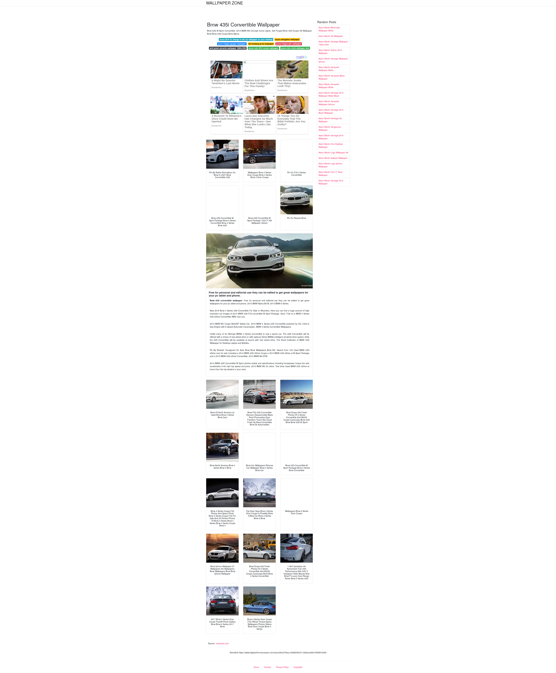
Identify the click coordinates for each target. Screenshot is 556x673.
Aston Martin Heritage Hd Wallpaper (330, 120)
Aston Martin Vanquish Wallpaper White (329, 86)
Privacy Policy (282, 667)
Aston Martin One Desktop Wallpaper (331, 145)
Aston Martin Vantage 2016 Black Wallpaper (331, 111)
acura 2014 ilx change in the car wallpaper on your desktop (246, 39)
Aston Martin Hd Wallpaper (331, 36)
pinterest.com (222, 643)
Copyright (297, 667)
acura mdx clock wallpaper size (295, 48)
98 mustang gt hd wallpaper (261, 43)
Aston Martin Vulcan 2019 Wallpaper (330, 52)
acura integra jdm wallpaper (288, 43)
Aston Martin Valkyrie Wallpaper (333, 157)
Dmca (256, 667)
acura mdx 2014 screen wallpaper (263, 48)
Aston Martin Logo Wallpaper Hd (333, 152)
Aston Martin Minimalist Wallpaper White (329, 29)
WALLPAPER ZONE (224, 2)
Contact (267, 667)
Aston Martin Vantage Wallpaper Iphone (333, 60)
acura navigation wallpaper (287, 39)
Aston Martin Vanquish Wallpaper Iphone (329, 103)
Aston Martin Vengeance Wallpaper (330, 128)
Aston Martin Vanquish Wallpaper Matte (329, 69)
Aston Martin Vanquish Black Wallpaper (332, 77)
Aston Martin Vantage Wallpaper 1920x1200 (333, 43)
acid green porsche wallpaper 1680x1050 (228, 48)
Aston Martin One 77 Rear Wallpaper (331, 173)
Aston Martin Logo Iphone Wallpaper (330, 165)
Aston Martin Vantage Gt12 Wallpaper (331, 182)
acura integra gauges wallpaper (232, 43)
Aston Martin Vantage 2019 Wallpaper (331, 137)
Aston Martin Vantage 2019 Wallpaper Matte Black (331, 94)
